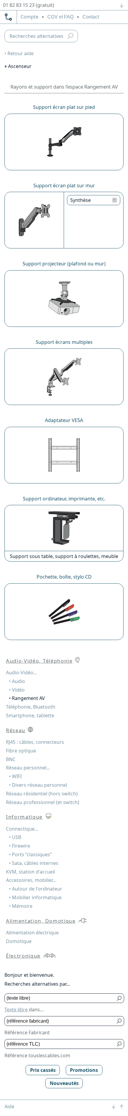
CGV (60, 16)
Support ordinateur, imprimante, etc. (64, 498)
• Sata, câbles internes (33, 863)
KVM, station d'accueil (30, 871)
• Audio (17, 681)
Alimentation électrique (32, 932)
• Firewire (19, 846)
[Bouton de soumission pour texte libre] (119, 998)
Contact (90, 16)
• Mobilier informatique (35, 897)
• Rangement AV (27, 698)
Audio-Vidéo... (21, 672)
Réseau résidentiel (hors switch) (42, 793)
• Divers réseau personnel (38, 785)
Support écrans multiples (64, 342)
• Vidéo (17, 690)
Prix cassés (43, 1070)
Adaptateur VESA (64, 420)
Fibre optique (21, 750)
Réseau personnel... (28, 767)
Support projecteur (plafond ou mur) (64, 263)
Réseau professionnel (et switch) (42, 802)
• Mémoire (20, 906)
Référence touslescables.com (37, 1055)
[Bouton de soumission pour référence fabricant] (119, 1021)
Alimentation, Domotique (41, 920)
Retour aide (20, 53)
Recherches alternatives (36, 36)
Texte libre (16, 1009)
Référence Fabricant (27, 1032)
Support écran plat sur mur (64, 185)
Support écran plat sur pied (64, 107)
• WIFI (15, 776)
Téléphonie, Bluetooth (30, 707)
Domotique (19, 941)
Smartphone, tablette (30, 715)
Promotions (84, 1070)
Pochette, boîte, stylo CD (64, 577)
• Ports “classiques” (30, 854)
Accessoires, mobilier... (31, 880)
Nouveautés (64, 1083)
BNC (10, 759)
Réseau (15, 730)
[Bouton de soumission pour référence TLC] (119, 1044)
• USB (15, 837)
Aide (9, 1106)
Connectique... (22, 829)
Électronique (23, 955)
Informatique (24, 816)
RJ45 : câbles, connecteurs (35, 742)
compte (29, 17)
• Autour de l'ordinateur (35, 888)
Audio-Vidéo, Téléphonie (39, 660)
